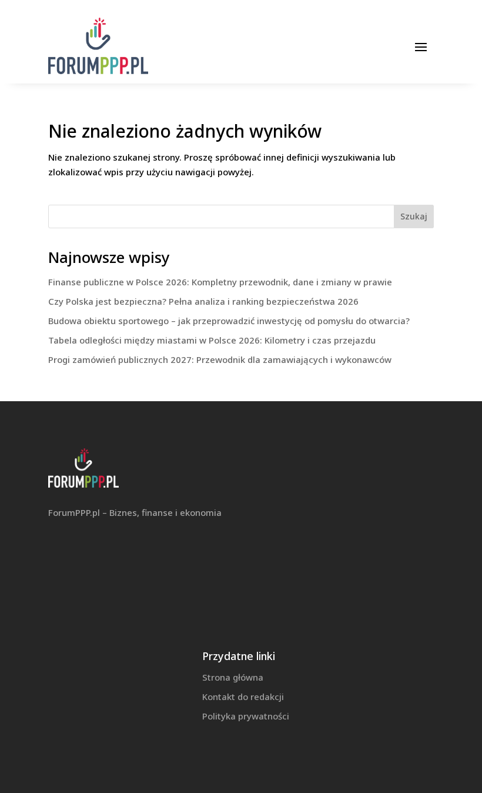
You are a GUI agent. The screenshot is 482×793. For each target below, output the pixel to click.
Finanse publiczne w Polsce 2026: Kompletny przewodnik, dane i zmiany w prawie (220, 282)
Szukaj (413, 216)
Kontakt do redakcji (243, 696)
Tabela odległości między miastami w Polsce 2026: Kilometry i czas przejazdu (212, 340)
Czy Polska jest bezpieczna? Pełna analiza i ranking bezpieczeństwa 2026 (203, 301)
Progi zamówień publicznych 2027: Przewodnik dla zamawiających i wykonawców (219, 359)
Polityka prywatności (245, 716)
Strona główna (232, 677)
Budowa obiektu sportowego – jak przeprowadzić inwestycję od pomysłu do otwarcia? (229, 320)
